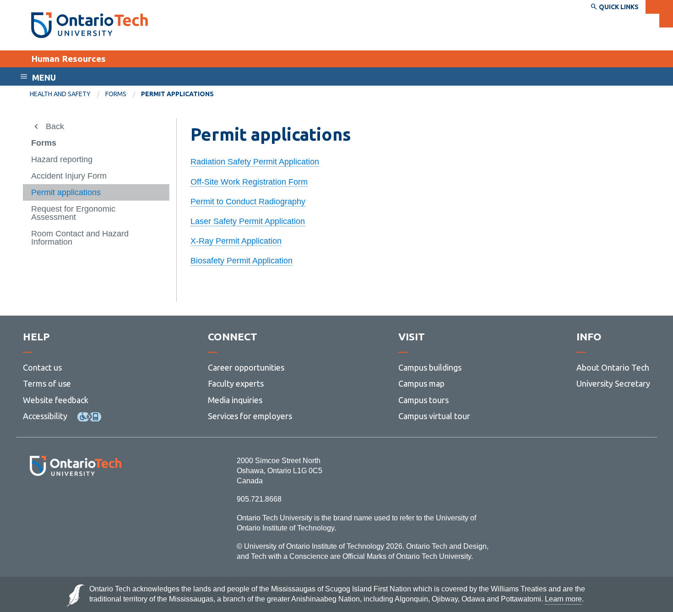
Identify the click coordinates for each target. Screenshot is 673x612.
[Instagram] (75, 500)
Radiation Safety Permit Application (254, 161)
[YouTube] (116, 500)
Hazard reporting (61, 159)
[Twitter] (55, 500)
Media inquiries (235, 399)
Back (55, 126)
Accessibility (45, 416)
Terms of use (47, 383)
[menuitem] (67, 94)
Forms (115, 94)
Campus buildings (429, 367)
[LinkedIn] (96, 500)
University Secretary (613, 383)
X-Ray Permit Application (236, 241)
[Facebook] (34, 500)
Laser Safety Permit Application (247, 221)
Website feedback (55, 399)
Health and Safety (60, 94)
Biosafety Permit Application (241, 260)
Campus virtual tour (434, 416)
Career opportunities (246, 367)
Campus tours (423, 399)
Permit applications (66, 192)
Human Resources (68, 59)
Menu (44, 77)
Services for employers (250, 416)
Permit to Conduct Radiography (247, 201)
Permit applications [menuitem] (177, 94)
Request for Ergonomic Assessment (73, 213)
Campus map (421, 383)
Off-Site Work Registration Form (249, 181)
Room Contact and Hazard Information (80, 237)
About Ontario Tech (612, 367)
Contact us (42, 367)
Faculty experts (236, 383)
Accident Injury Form (69, 175)
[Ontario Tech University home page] (89, 25)
